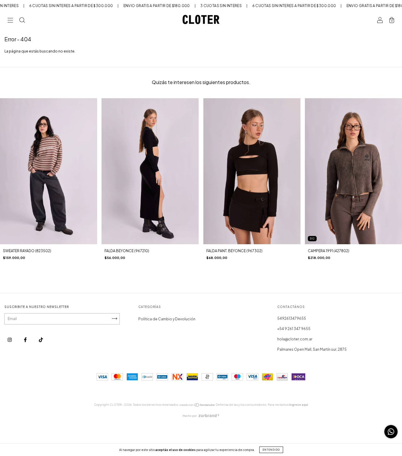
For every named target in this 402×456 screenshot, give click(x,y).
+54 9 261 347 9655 (293, 329)
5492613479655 (291, 318)
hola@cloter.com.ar (294, 339)
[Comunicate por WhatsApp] (391, 431)
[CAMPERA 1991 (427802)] (353, 171)
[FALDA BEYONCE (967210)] (150, 171)
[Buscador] (22, 21)
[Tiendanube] (197, 406)
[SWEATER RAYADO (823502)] (48, 171)
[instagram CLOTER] (10, 340)
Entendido (271, 449)
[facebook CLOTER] (25, 340)
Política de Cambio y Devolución (166, 319)
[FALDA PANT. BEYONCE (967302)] (251, 171)
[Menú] (10, 21)
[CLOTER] (41, 340)
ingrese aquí (298, 404)
